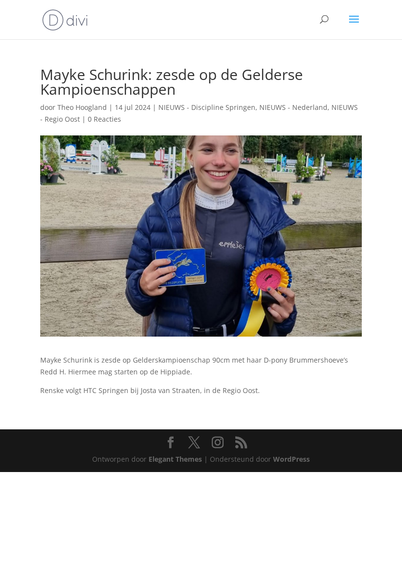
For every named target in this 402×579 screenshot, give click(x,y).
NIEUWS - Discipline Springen (206, 107)
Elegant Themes (175, 459)
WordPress (291, 459)
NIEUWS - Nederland (293, 107)
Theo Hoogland (82, 107)
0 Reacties (104, 119)
